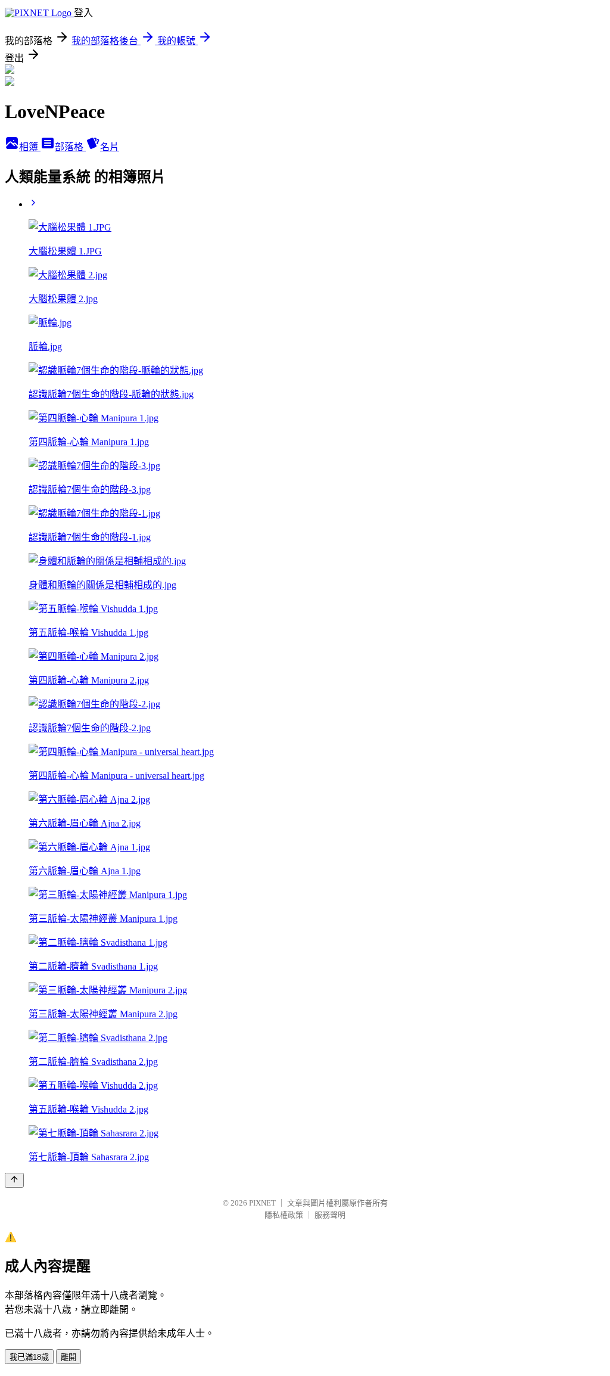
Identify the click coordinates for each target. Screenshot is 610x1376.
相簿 (30, 147)
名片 (109, 147)
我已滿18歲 (29, 1357)
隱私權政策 (283, 1214)
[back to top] (14, 1180)
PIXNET (262, 1202)
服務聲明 (330, 1214)
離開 (68, 1357)
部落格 (70, 147)
